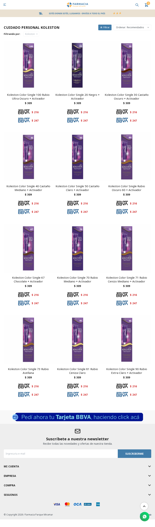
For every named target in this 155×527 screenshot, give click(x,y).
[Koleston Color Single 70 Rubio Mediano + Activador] (77, 248)
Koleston (30, 34)
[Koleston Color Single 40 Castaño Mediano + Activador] (28, 156)
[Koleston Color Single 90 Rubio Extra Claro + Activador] (126, 339)
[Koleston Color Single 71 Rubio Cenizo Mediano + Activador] (126, 248)
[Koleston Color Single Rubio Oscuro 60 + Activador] (126, 156)
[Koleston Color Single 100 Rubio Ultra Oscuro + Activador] (28, 65)
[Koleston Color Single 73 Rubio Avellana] (28, 339)
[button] (137, 4)
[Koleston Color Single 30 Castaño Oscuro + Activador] (126, 65)
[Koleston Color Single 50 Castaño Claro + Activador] (77, 156)
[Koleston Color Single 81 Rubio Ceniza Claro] (77, 339)
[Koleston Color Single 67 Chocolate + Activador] (28, 248)
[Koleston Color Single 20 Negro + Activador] (77, 65)
